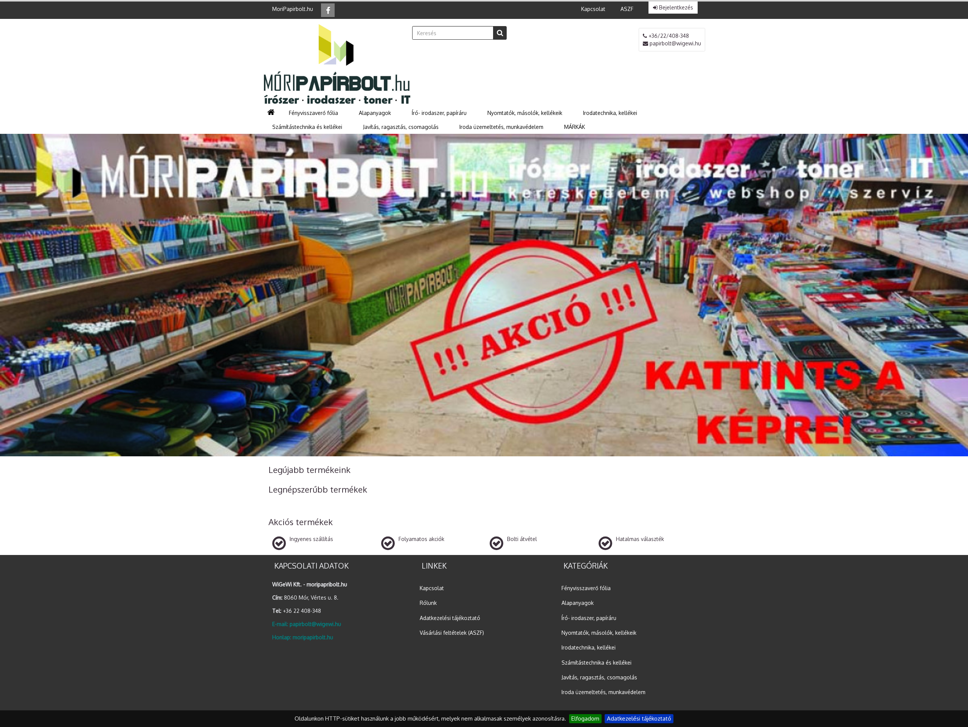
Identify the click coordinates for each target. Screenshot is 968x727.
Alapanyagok (578, 603)
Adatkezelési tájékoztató (639, 718)
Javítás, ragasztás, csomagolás (599, 677)
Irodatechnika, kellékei (589, 647)
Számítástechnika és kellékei (596, 662)
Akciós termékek (300, 521)
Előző (26, 296)
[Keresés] (500, 33)
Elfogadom (585, 718)
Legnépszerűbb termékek (317, 489)
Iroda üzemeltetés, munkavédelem (603, 692)
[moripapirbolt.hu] (336, 63)
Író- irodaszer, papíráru (589, 618)
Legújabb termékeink (309, 469)
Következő (941, 296)
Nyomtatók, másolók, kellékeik (599, 632)
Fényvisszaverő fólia (586, 588)
